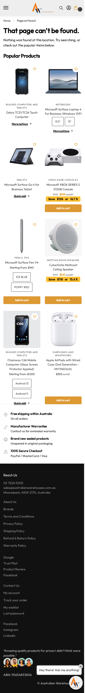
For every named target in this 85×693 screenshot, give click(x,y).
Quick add (19, 207)
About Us (9, 510)
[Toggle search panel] (61, 8)
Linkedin (9, 644)
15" (67, 134)
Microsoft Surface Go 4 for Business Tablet (21, 198)
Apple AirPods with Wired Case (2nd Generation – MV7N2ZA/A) (61, 372)
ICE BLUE (21, 286)
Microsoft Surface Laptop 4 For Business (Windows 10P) (61, 122)
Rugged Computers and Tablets (22, 106)
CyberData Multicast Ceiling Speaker (61, 277)
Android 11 (21, 401)
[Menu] (10, 8)
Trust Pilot (10, 571)
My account (11, 601)
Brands (8, 517)
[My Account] (68, 8)
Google (8, 565)
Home (6, 20)
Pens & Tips (21, 267)
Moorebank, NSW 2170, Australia (26, 500)
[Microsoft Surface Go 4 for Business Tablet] (21, 169)
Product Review (14, 577)
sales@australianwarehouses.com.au (29, 496)
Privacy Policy (13, 532)
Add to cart (21, 310)
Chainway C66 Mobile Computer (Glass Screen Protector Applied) (21, 372)
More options (19, 132)
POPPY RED (21, 297)
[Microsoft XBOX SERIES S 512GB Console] (60, 169)
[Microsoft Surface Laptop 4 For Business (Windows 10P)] (60, 91)
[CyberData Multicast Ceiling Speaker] (60, 248)
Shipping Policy (13, 539)
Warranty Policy (14, 553)
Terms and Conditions (18, 524)
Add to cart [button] (61, 219)
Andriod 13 (21, 391)
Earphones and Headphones (60, 362)
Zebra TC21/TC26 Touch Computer (21, 115)
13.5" (55, 134)
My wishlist (11, 615)
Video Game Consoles (60, 191)
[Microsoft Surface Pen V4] (21, 246)
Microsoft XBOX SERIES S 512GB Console (60, 198)
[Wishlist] (34, 69)
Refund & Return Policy (19, 546)
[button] (76, 8)
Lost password (13, 621)
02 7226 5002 (13, 491)
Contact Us (11, 593)
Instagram (10, 638)
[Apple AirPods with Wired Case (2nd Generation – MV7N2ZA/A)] (60, 338)
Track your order (15, 608)
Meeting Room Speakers (60, 269)
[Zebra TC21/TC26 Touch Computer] (21, 81)
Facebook (10, 583)
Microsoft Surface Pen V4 (21, 272)
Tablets (21, 191)
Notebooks (60, 113)
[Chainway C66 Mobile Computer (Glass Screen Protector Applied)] (21, 338)
